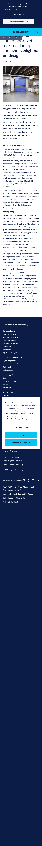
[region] (21, 423)
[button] (18, 14)
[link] (18, 21)
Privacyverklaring (21, 419)
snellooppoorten (17, 152)
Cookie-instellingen (21, 427)
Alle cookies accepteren (21, 443)
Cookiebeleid (9, 419)
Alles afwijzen (21, 435)
